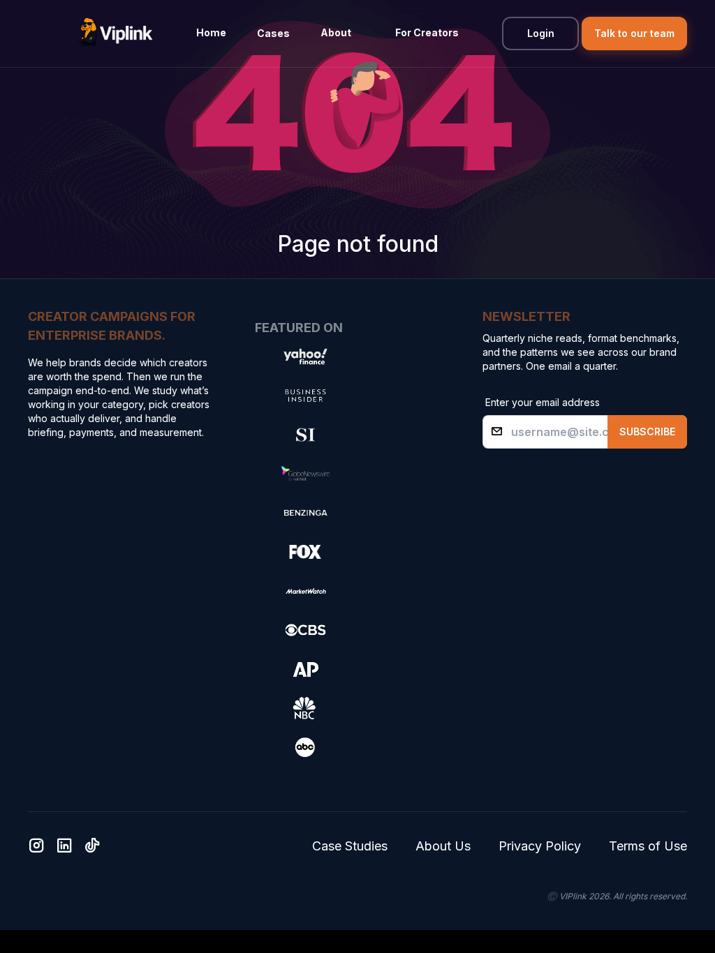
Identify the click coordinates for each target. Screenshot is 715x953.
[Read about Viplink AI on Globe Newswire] (305, 474)
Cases (273, 33)
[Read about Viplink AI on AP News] (305, 669)
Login (540, 33)
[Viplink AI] (115, 33)
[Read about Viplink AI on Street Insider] (305, 435)
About (335, 32)
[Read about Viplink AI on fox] (305, 552)
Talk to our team (634, 33)
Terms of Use (648, 846)
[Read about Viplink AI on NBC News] (305, 708)
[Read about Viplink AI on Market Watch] (305, 591)
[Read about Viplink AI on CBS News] (305, 630)
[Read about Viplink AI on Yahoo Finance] (305, 356)
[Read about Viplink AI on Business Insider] (305, 396)
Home (211, 32)
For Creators (427, 32)
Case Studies (350, 846)
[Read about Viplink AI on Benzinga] (305, 513)
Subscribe (647, 431)
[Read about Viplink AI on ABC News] (305, 747)
